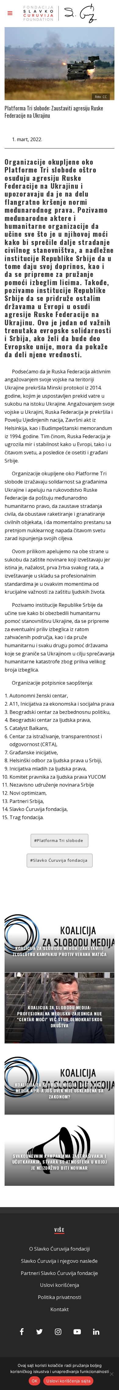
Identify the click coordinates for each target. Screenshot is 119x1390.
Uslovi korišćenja (59, 1285)
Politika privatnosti (59, 1297)
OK (35, 1380)
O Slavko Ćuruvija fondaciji (59, 1248)
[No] (111, 1374)
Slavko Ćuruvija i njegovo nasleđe (59, 1261)
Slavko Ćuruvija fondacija (60, 860)
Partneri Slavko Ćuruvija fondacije (59, 1273)
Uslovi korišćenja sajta (68, 1380)
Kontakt (59, 1309)
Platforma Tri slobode (60, 840)
